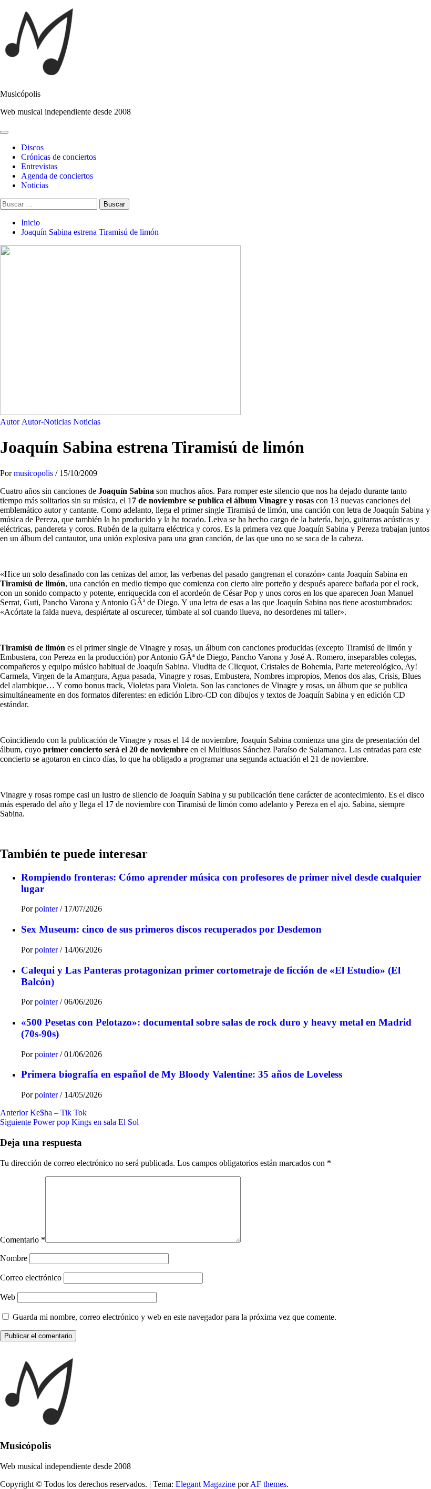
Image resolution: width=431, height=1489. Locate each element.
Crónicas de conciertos (58, 156)
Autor (9, 421)
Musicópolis (20, 93)
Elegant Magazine (205, 1484)
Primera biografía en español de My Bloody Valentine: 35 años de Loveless (181, 1074)
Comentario (22, 1239)
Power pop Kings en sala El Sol (69, 1122)
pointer (47, 908)
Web (7, 1296)
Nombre (13, 1258)
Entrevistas (39, 166)
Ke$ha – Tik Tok (43, 1112)
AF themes (268, 1484)
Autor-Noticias (46, 421)
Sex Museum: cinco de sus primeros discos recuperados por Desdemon (171, 929)
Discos (32, 147)
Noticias (34, 185)
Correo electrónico (30, 1277)
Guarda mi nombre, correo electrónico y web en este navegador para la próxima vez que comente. (174, 1316)
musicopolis (34, 473)
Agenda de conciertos (57, 175)
